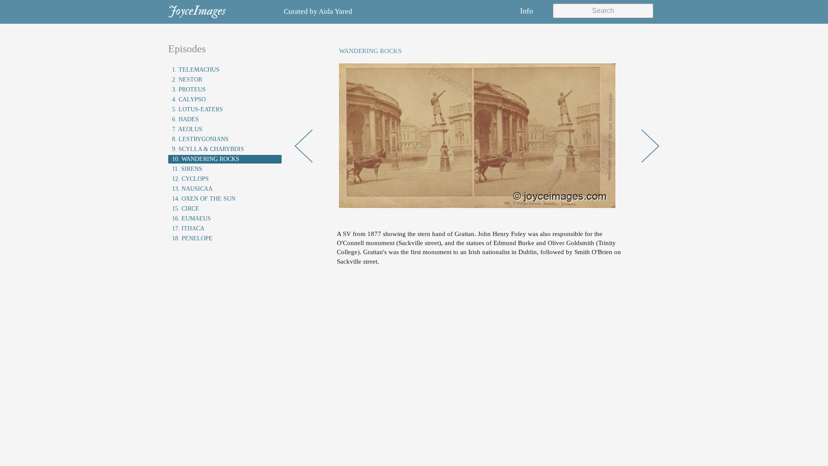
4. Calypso (189, 99)
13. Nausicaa (192, 189)
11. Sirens (187, 169)
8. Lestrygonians (200, 139)
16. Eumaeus (191, 218)
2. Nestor (187, 79)
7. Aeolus (187, 129)
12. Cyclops (190, 179)
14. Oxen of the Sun (203, 198)
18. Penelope (192, 238)
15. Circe (185, 208)
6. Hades (185, 119)
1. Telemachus (196, 69)
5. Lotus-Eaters (197, 109)
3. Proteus (189, 89)
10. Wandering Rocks (205, 159)
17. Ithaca (188, 228)
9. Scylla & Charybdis (208, 149)
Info (526, 10)
